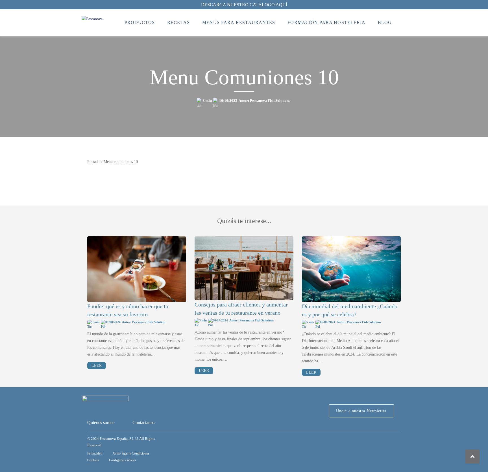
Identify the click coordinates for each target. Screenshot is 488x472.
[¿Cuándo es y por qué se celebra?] (351, 269)
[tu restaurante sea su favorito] (136, 269)
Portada (93, 162)
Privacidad (94, 453)
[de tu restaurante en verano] (244, 268)
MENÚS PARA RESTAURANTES (238, 22)
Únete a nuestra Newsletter (361, 411)
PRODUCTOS (140, 22)
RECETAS (178, 22)
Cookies (93, 460)
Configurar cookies (122, 460)
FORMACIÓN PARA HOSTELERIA (326, 22)
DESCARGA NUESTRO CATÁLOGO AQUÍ (244, 4)
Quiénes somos (100, 422)
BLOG (385, 22)
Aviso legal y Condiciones (131, 453)
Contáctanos (143, 422)
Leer (96, 365)
